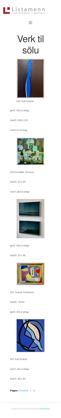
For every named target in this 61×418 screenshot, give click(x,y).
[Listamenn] (30, 8)
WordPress (45, 409)
